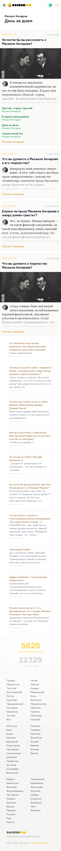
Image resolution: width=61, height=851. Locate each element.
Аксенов (11, 764)
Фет (9, 719)
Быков (34, 753)
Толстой (11, 688)
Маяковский (37, 692)
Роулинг (11, 814)
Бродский (12, 741)
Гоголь (10, 696)
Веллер (35, 749)
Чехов (34, 680)
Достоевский (14, 692)
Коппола (35, 790)
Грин (9, 729)
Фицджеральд (15, 790)
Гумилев (35, 711)
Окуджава (12, 768)
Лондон (11, 798)
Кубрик (35, 794)
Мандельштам (38, 703)
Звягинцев (36, 787)
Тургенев (12, 700)
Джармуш (36, 802)
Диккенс (11, 802)
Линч (33, 806)
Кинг (9, 818)
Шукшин (11, 737)
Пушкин (11, 680)
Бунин (10, 733)
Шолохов (12, 726)
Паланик (11, 810)
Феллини (36, 810)
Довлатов (36, 737)
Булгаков (36, 700)
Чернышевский (15, 703)
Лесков (35, 684)
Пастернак (13, 749)
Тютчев (11, 715)
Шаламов (12, 757)
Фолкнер (12, 787)
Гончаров (12, 707)
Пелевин (35, 729)
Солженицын (14, 753)
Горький (35, 719)
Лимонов (36, 733)
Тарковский (37, 779)
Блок (33, 696)
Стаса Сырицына (38, 842)
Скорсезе (36, 798)
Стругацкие (13, 745)
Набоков (36, 707)
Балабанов (37, 783)
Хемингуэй (12, 783)
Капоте (11, 822)
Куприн (35, 688)
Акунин (35, 741)
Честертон (13, 794)
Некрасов (12, 711)
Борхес (11, 806)
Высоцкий (12, 772)
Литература (9, 34)
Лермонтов (13, 684)
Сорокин (36, 726)
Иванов (35, 745)
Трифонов (12, 761)
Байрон (11, 779)
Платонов (36, 715)
